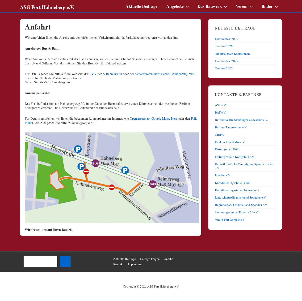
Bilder (267, 6)
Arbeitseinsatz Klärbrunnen (232, 53)
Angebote (175, 6)
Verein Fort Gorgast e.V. (230, 219)
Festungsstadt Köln (227, 149)
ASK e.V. (220, 105)
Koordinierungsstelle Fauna (232, 183)
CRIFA (219, 134)
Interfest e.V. (223, 175)
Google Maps (160, 118)
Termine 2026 (224, 46)
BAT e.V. (220, 112)
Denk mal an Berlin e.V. (230, 142)
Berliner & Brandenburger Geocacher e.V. (241, 120)
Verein (241, 6)
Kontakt (118, 264)
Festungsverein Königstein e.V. (235, 157)
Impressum (135, 264)
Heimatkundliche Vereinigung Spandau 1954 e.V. (244, 166)
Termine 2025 (224, 68)
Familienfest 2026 (226, 39)
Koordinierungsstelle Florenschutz (237, 190)
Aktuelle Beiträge (141, 6)
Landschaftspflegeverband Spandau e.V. (240, 197)
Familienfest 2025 (226, 61)
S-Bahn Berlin (112, 74)
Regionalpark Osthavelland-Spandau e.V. (241, 205)
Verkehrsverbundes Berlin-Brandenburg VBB (165, 74)
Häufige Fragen (150, 259)
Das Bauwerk (209, 6)
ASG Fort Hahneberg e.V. (47, 7)
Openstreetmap (140, 118)
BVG (92, 74)
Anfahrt (169, 259)
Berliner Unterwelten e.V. (231, 127)
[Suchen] (65, 261)
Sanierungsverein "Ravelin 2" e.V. (236, 212)
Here (174, 118)
